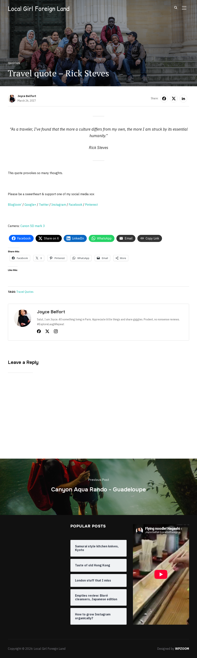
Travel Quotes (24, 292)
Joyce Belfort (27, 96)
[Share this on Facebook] (164, 98)
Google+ (30, 204)
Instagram (58, 204)
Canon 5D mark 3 (32, 226)
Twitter (44, 204)
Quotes (14, 63)
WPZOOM (182, 649)
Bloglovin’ (15, 204)
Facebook (75, 204)
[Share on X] (174, 98)
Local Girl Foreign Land (38, 9)
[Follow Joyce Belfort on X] (47, 332)
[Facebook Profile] (39, 332)
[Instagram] (56, 332)
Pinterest (91, 204)
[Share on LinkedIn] (183, 98)
